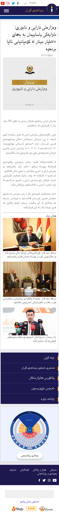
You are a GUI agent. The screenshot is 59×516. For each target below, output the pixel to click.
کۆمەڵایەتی (24, 470)
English (33, 3)
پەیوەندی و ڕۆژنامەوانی (47, 474)
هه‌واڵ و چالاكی (39, 470)
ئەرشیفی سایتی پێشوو (29, 501)
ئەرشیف (12, 470)
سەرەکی (53, 470)
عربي (25, 3)
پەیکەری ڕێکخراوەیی (29, 456)
